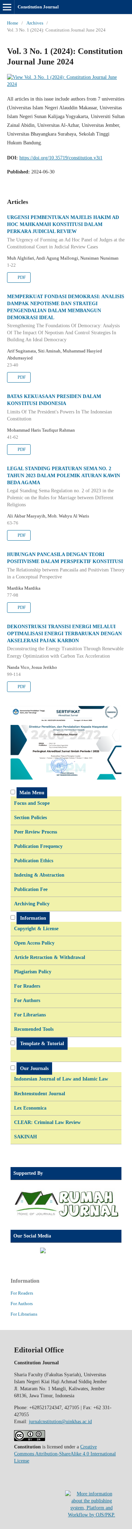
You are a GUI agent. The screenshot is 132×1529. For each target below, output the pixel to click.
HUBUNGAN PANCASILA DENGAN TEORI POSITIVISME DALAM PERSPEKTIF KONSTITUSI (66, 566)
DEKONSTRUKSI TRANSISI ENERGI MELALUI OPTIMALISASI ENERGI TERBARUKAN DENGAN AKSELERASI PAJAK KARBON (65, 641)
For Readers (22, 1293)
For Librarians (24, 1314)
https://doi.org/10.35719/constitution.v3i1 (60, 157)
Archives (34, 23)
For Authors (22, 1303)
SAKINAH (25, 1136)
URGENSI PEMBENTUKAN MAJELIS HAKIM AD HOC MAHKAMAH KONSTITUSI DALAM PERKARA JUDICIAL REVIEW (66, 232)
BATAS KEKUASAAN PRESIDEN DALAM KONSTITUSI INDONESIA (59, 407)
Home (12, 23)
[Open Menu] (7, 7)
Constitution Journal (38, 6)
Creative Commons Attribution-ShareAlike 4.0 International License (65, 1453)
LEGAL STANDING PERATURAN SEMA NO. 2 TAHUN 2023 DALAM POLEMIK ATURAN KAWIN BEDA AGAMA (63, 487)
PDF (21, 277)
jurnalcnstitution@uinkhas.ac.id (60, 1421)
